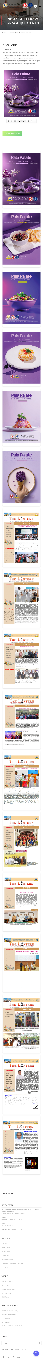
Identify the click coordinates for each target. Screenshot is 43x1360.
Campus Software (7, 1281)
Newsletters (5, 1255)
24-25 (16, 1325)
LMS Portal (5, 1285)
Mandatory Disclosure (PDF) (10, 1310)
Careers (4, 1243)
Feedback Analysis (7, 1259)
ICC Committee (6, 1318)
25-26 (20, 1325)
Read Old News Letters (12, 133)
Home (4, 33)
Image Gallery (6, 1247)
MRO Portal (5, 1297)
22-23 (7, 1325)
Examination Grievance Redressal (12, 1263)
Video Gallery (6, 1251)
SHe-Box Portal (6, 1293)
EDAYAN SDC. (18, 1350)
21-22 (3, 1325)
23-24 (11, 1325)
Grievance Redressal (8, 1289)
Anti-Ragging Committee (9, 1314)
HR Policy (5, 1267)
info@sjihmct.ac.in (7, 1225)
